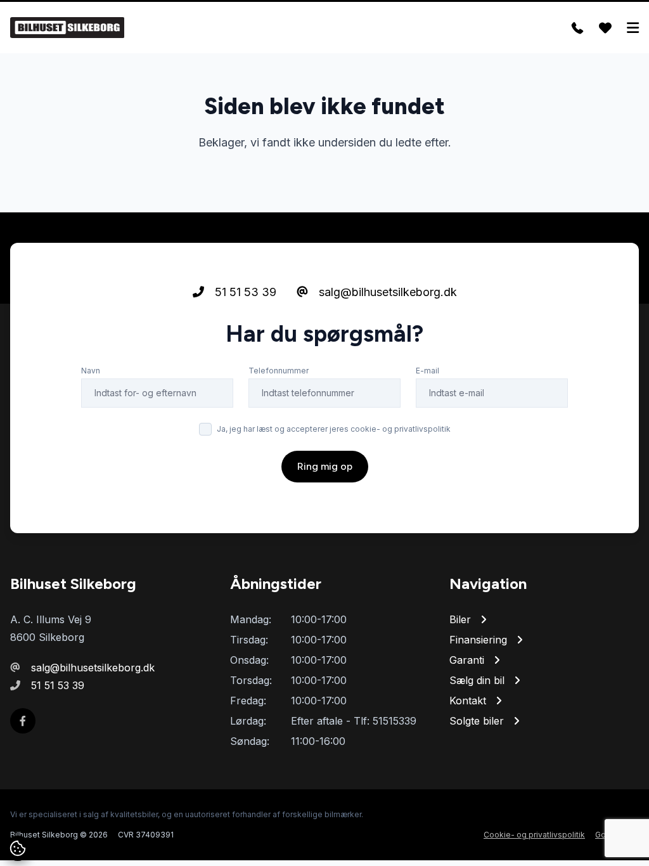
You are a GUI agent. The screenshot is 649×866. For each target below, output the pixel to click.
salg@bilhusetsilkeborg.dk (386, 292)
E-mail (427, 370)
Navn (90, 370)
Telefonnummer (278, 370)
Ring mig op (324, 466)
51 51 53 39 (244, 292)
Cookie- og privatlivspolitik (534, 834)
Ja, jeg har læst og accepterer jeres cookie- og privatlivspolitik (334, 429)
